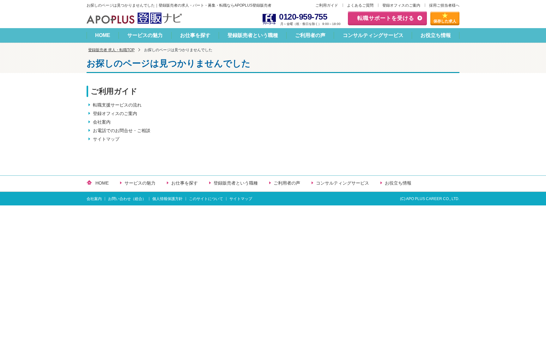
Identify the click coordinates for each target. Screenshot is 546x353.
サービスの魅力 (145, 35)
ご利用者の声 (310, 35)
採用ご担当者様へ (444, 5)
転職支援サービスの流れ (117, 104)
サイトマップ (106, 139)
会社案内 (102, 122)
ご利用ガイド (326, 5)
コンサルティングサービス (373, 35)
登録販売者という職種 (253, 35)
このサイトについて (206, 199)
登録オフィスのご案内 (401, 5)
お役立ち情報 (436, 35)
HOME (102, 35)
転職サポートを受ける (385, 18)
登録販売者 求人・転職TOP (111, 50)
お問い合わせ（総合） (127, 199)
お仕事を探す (195, 35)
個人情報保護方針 (167, 199)
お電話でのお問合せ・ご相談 (121, 130)
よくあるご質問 (360, 5)
